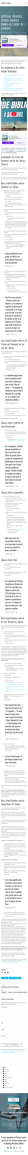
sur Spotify (17, 149)
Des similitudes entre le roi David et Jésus (13, 88)
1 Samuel (3, 32)
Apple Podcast (9, 1124)
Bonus (6, 1075)
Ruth (6, 1085)
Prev (3, 985)
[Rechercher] (24, 1060)
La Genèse (7, 1083)
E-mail (3, 1029)
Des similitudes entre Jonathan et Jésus (13, 90)
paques (24, 32)
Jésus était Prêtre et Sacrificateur (12, 83)
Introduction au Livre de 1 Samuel (10, 987)
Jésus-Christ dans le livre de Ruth (13, 682)
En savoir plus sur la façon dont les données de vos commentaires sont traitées (13, 1051)
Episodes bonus (8, 1077)
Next (2, 990)
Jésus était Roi (7, 86)
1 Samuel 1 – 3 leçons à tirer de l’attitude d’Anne (14, 992)
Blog (6, 1073)
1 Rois (6, 1067)
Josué (6, 1079)
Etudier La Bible (6, 3)
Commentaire (4, 1007)
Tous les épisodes (8, 32)
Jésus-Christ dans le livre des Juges (14, 684)
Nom (2, 1023)
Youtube (13, 1127)
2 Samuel (7, 1071)
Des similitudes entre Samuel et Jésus (13, 78)
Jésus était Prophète (9, 85)
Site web (3, 1036)
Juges (6, 1081)
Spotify (20, 1124)
